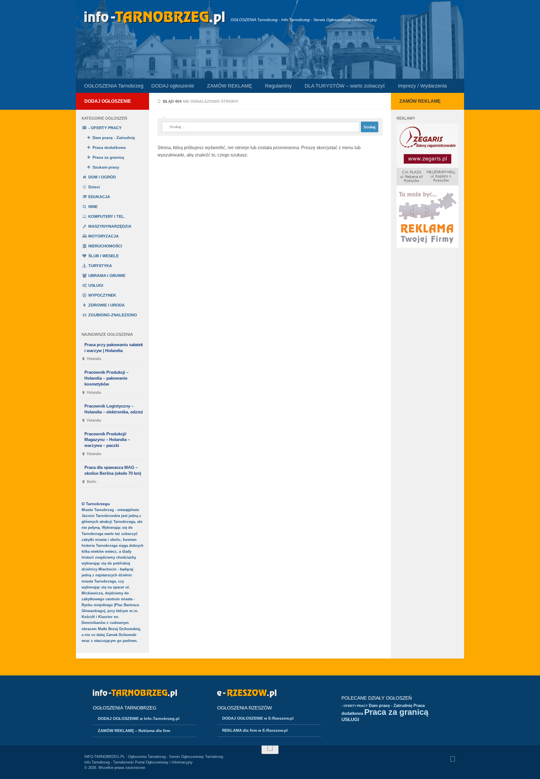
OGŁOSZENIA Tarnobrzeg (113, 86)
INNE (93, 206)
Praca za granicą (108, 157)
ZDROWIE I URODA (106, 305)
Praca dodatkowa (109, 147)
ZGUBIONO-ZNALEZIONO (112, 315)
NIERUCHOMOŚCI (105, 246)
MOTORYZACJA (103, 236)
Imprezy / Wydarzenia (422, 86)
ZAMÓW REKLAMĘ (229, 86)
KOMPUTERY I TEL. (106, 216)
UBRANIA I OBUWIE (106, 275)
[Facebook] (453, 759)
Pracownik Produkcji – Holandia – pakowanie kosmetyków (106, 378)
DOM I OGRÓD (102, 177)
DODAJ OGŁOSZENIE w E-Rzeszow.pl (258, 718)
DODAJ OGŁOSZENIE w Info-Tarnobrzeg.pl (138, 718)
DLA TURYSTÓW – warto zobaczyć (345, 86)
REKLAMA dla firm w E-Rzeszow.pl (255, 730)
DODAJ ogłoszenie (172, 86)
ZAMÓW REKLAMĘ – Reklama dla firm (134, 730)
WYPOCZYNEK (102, 295)
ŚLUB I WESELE (103, 256)
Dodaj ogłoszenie (107, 101)
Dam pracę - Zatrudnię (114, 137)
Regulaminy (278, 86)
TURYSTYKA (100, 265)
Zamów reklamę (420, 101)
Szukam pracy (106, 167)
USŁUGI (95, 285)
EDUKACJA (99, 196)
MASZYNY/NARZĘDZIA (109, 226)
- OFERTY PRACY (105, 128)
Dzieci (94, 187)
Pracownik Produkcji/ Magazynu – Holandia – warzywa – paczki (107, 439)
